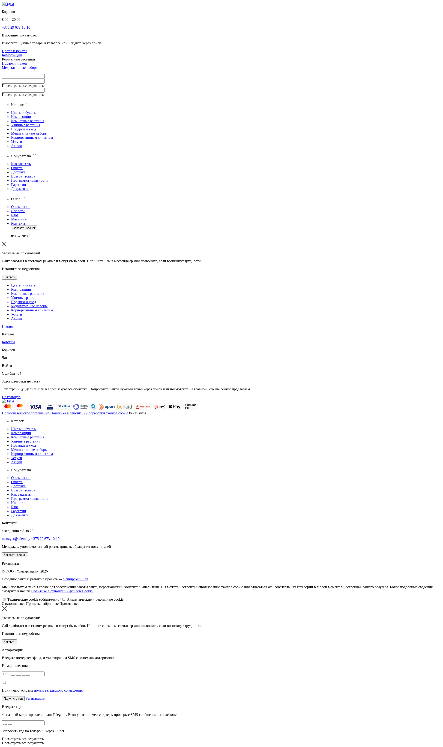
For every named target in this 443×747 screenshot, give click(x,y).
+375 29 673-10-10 (45, 539)
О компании (20, 207)
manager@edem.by (16, 539)
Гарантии (18, 185)
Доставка (18, 172)
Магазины (19, 219)
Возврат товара (23, 176)
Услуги (16, 142)
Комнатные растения (27, 121)
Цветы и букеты (14, 51)
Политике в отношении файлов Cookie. (62, 591)
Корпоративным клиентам (32, 137)
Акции (16, 146)
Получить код (13, 698)
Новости (18, 211)
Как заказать (21, 164)
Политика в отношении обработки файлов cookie (89, 413)
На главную (11, 397)
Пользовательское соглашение (25, 413)
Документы (20, 189)
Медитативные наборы (20, 67)
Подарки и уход (14, 63)
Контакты (19, 223)
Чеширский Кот (75, 579)
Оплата (17, 168)
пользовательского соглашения (58, 690)
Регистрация (35, 698)
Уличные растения (25, 125)
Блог (14, 215)
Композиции (12, 55)
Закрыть (9, 277)
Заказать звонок (24, 228)
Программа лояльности (29, 180)
